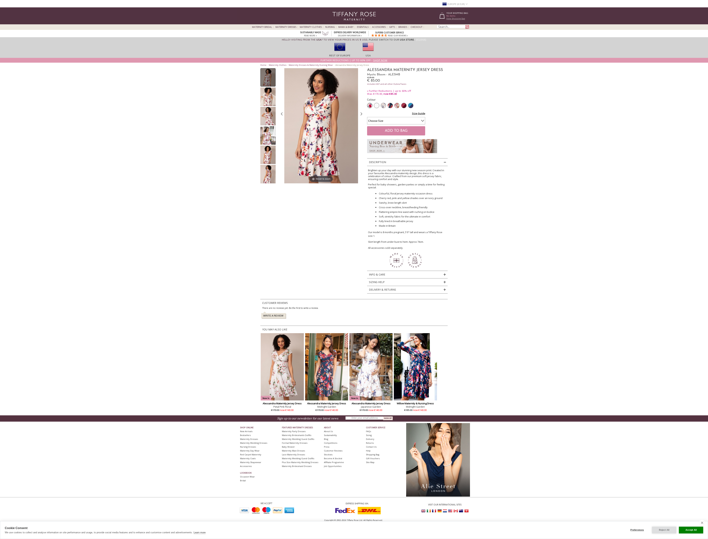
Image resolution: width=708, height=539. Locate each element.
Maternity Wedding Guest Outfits (298, 439)
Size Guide (418, 113)
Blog (326, 439)
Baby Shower (288, 446)
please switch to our (391, 39)
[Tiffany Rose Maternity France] (434, 511)
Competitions (330, 443)
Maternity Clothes (311, 27)
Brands (402, 27)
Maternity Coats (248, 458)
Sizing (369, 435)
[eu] (340, 52)
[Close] (421, 39)
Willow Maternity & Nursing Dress (415, 403)
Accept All (691, 530)
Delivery (370, 439)
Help (368, 450)
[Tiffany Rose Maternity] (337, 22)
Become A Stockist (333, 458)
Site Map (370, 462)
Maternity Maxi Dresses (293, 450)
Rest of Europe (339, 55)
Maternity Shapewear (250, 462)
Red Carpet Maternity (250, 454)
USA (368, 55)
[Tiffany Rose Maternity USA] (450, 511)
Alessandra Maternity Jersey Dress (282, 403)
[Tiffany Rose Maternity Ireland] (428, 511)
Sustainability (330, 435)
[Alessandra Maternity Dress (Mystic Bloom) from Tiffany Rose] (268, 77)
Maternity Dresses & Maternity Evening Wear (311, 65)
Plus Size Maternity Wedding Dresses (300, 462)
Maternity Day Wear (250, 450)
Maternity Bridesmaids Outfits (296, 435)
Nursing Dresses (248, 446)
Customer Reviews (333, 450)
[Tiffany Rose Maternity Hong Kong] (466, 511)
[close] (702, 522)
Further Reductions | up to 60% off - (354, 60)
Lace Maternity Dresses (293, 454)
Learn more (200, 532)
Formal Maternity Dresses (294, 443)
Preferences (637, 530)
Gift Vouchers (373, 458)
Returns (370, 443)
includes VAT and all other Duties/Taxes (386, 84)
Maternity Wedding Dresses (253, 443)
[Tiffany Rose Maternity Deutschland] (439, 511)
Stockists (328, 454)
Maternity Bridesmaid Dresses (297, 466)
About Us (328, 431)
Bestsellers (245, 435)
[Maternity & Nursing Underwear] (402, 154)
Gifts (392, 27)
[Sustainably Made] (325, 34)
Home (263, 65)
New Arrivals (246, 431)
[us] (368, 52)
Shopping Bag (372, 454)
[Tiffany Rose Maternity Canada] (455, 511)
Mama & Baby (345, 27)
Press (326, 446)
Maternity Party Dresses (294, 431)
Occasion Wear (247, 476)
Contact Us (371, 446)
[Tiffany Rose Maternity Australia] (461, 511)
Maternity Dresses (285, 27)
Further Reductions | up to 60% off (390, 91)
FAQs (368, 431)
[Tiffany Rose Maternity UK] (423, 511)
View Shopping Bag (455, 18)
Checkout (416, 27)
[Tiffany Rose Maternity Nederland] (444, 511)
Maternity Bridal (262, 27)
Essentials (363, 27)
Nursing (330, 27)
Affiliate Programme (334, 462)
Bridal (243, 480)
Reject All (664, 530)
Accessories (379, 27)
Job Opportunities (332, 466)
